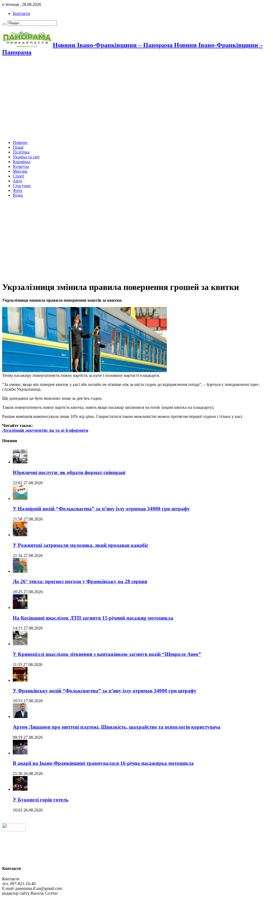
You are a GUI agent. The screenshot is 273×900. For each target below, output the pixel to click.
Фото (17, 190)
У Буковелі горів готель (41, 799)
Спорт (18, 176)
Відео (18, 195)
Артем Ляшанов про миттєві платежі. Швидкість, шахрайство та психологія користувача (116, 727)
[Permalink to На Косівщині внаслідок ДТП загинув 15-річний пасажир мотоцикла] (20, 607)
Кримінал (21, 161)
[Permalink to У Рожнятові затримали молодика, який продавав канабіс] (20, 534)
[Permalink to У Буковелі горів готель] (20, 789)
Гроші (18, 147)
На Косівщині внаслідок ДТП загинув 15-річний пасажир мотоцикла (93, 618)
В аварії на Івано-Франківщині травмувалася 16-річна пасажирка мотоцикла (103, 763)
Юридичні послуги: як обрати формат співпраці (69, 472)
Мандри (20, 171)
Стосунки (22, 185)
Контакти (21, 13)
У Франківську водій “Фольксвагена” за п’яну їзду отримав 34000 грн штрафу (104, 690)
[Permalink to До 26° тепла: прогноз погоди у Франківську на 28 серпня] (20, 571)
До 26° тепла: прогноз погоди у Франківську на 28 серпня (80, 581)
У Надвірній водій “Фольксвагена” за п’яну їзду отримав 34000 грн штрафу (101, 508)
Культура (21, 166)
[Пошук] (4, 24)
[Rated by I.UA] (14, 830)
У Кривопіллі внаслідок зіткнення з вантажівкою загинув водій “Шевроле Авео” (107, 654)
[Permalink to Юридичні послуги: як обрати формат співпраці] (20, 462)
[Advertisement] (136, 98)
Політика (21, 152)
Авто (17, 181)
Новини (20, 142)
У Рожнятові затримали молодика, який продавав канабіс (80, 545)
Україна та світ (26, 157)
